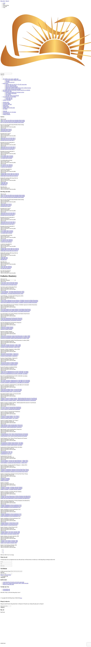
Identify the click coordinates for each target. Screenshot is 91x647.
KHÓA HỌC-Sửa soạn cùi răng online (13, 89)
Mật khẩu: (2, 572)
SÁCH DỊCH (8, 94)
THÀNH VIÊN (6, 106)
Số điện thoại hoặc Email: (5, 571)
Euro (4, 4)
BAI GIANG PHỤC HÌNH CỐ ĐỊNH (13, 80)
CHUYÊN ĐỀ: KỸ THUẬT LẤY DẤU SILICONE (16, 84)
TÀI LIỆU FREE (6, 103)
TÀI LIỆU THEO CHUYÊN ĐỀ (12, 95)
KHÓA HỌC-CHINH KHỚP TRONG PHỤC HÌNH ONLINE (18, 87)
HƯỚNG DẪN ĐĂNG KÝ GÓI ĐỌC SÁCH (14, 92)
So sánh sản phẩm (12, 126)
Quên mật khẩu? (8, 574)
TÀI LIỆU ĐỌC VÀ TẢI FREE (9, 96)
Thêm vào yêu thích (4, 126)
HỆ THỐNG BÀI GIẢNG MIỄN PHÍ (10, 79)
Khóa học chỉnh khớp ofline (10, 85)
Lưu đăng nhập (5, 576)
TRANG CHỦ (6, 102)
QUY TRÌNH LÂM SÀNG (10, 93)
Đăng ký (7, 1)
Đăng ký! (2, 607)
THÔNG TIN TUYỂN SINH (9, 107)
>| (3, 552)
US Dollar (5, 6)
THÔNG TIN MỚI (7, 100)
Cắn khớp (7, 81)
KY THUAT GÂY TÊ (9, 82)
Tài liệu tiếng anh (8, 97)
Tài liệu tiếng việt (8, 99)
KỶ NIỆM (5, 108)
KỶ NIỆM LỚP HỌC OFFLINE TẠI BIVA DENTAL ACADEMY (16, 90)
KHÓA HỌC (5, 83)
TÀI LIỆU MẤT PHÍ (7, 91)
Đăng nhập (2, 1)
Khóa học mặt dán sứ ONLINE (11, 86)
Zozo (21, 597)
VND (4, 3)
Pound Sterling (6, 5)
